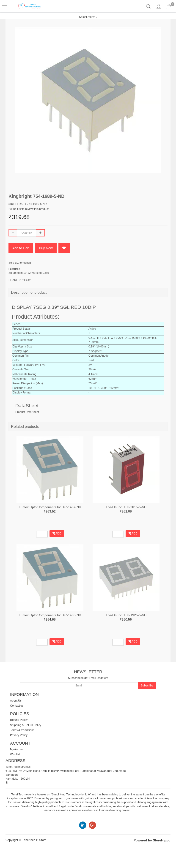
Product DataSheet (27, 412)
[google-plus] (92, 825)
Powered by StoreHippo (152, 840)
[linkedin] (82, 825)
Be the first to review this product (28, 209)
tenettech (25, 262)
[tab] (149, 6)
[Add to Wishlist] (64, 248)
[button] (88, 17)
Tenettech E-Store (34, 840)
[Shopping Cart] (169, 7)
